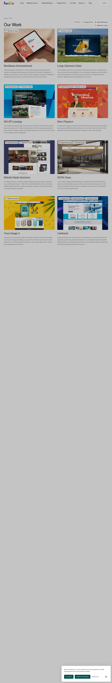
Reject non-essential (83, 676)
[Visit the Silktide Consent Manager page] (106, 677)
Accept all (69, 676)
